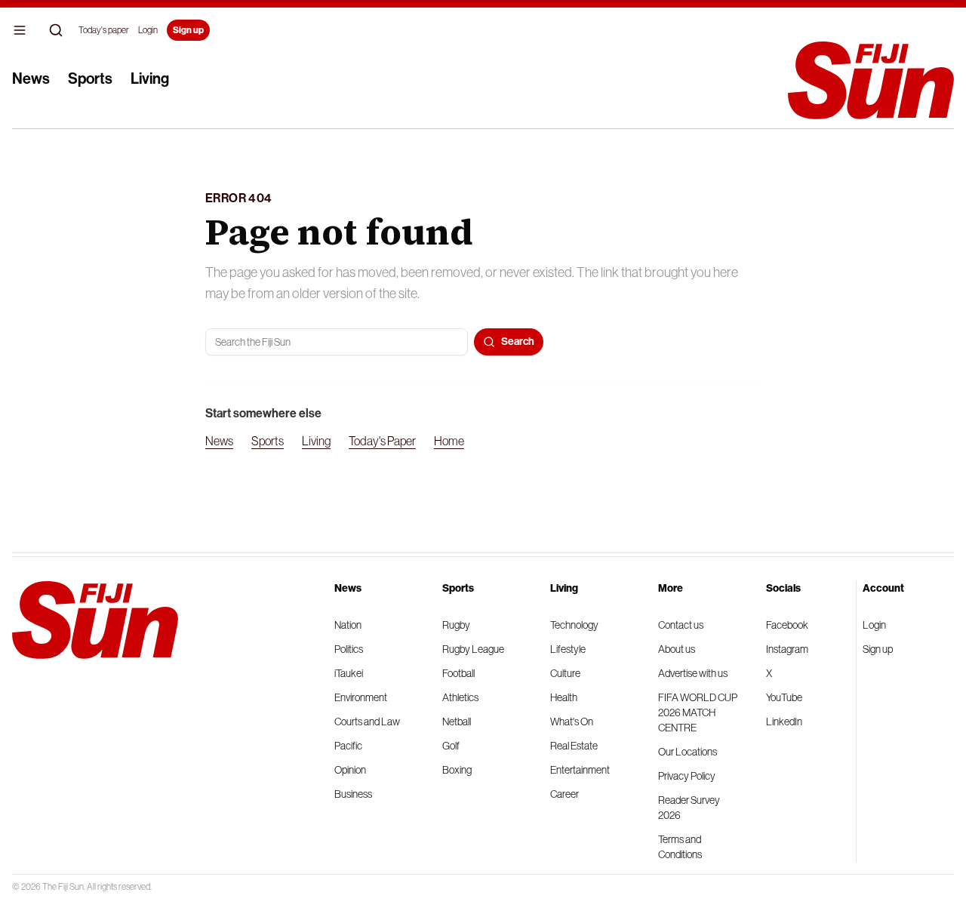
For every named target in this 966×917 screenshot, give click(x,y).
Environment (360, 697)
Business (353, 794)
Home (449, 441)
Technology (574, 625)
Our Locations (687, 752)
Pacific (348, 746)
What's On (571, 721)
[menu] (19, 30)
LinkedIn (784, 721)
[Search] (55, 30)
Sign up (188, 30)
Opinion (350, 770)
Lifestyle (568, 649)
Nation (347, 625)
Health (563, 697)
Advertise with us (693, 673)
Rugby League (473, 649)
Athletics (460, 697)
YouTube (784, 697)
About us (676, 649)
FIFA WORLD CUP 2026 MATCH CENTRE (697, 712)
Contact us (680, 625)
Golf (451, 746)
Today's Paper (382, 441)
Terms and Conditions (680, 846)
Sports (90, 78)
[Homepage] (871, 80)
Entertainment (580, 770)
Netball (456, 721)
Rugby (456, 625)
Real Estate (574, 746)
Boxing (457, 770)
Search (517, 341)
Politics (348, 649)
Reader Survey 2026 (689, 807)
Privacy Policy (686, 776)
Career (564, 794)
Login (148, 30)
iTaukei (348, 673)
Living (150, 78)
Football (458, 673)
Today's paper (103, 30)
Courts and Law (367, 721)
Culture (565, 673)
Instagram (787, 649)
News (31, 78)
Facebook (787, 625)
